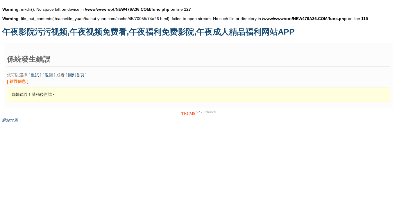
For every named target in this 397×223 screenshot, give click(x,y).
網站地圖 (10, 120)
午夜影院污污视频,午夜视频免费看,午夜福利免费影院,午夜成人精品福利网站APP (148, 31)
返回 (49, 75)
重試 (35, 75)
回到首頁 (76, 75)
